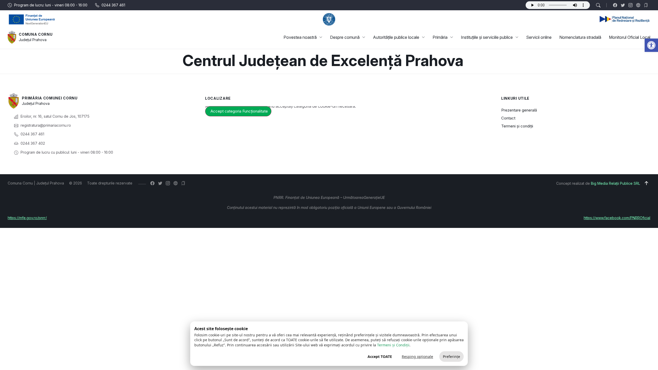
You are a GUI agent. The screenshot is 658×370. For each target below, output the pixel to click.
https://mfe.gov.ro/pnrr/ (27, 218)
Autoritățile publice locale (396, 37)
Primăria (440, 37)
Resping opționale (417, 356)
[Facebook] (616, 5)
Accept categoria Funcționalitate (239, 111)
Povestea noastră (300, 37)
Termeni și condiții (517, 126)
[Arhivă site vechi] (647, 5)
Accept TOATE (380, 356)
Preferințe (451, 356)
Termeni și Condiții (393, 345)
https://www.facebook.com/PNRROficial (617, 218)
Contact (508, 118)
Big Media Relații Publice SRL (615, 183)
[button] (651, 45)
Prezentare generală (519, 110)
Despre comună (345, 37)
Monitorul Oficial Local (629, 37)
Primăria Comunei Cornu (49, 98)
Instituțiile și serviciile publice (487, 37)
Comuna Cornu (35, 34)
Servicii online (539, 37)
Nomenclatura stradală (580, 37)
